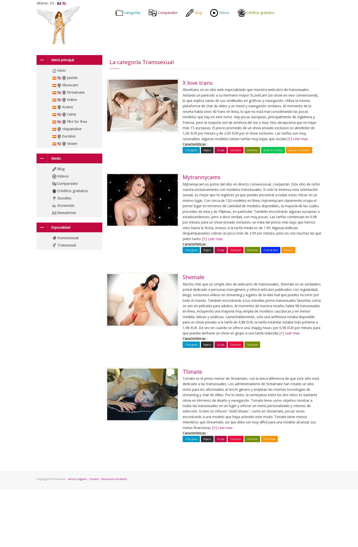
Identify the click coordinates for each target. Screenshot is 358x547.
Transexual (66, 245)
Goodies (63, 197)
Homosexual (67, 237)
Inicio (61, 70)
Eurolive (68, 136)
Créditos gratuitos (260, 12)
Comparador (167, 12)
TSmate (192, 371)
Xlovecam (69, 84)
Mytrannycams (201, 177)
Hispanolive (71, 128)
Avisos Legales (77, 479)
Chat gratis (191, 150)
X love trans (198, 82)
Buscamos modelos (114, 479)
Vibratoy (288, 250)
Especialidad (60, 227)
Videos (223, 12)
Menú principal (62, 60)
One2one (252, 150)
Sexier (71, 143)
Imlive (71, 99)
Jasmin (72, 77)
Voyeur (207, 150)
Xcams (67, 106)
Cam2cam (235, 150)
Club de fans (271, 250)
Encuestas (65, 205)
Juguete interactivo (299, 150)
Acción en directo (273, 150)
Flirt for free (76, 121)
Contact (94, 479)
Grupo (220, 150)
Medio (56, 158)
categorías (132, 12)
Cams (71, 114)
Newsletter (66, 212)
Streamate (75, 92)
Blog (198, 12)
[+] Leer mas (298, 139)
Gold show (269, 439)
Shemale (193, 277)
